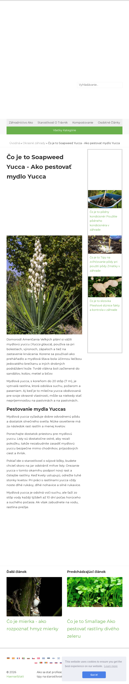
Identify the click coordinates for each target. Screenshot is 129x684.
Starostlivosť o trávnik (53, 122)
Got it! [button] (94, 674)
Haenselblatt (15, 676)
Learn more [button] (111, 666)
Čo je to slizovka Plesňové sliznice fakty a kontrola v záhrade (105, 305)
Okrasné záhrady (34, 143)
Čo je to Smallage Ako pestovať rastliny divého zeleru (93, 629)
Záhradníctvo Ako (21, 122)
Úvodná (14, 143)
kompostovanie (82, 122)
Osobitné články (109, 122)
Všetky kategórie (64, 130)
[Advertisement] (64, 31)
